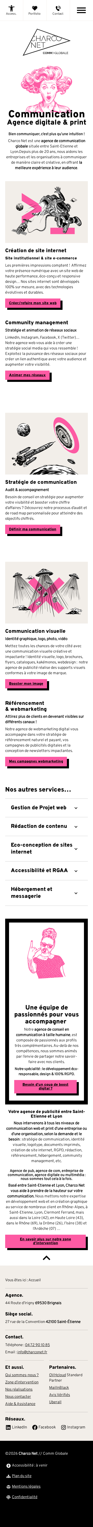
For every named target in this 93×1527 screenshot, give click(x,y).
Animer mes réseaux (27, 375)
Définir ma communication (32, 529)
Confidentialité (24, 1497)
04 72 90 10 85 (37, 1345)
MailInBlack (59, 1387)
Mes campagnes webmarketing (36, 761)
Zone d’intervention (21, 1382)
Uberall (55, 1402)
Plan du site (22, 1476)
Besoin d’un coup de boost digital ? (45, 1086)
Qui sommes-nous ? (22, 1375)
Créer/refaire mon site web (33, 303)
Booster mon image (26, 683)
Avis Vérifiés (59, 1395)
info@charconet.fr (32, 1352)
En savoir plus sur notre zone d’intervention (45, 1241)
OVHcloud (57, 1375)
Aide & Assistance (20, 1404)
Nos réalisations (19, 1389)
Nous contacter (18, 1396)
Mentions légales (26, 1486)
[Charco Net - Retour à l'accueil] (46, 42)
